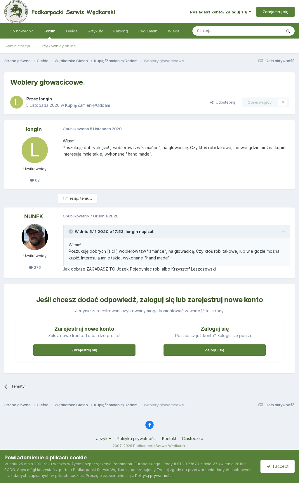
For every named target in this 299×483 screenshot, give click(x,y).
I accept (279, 466)
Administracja (17, 45)
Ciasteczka (192, 438)
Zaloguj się (215, 350)
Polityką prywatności (154, 475)
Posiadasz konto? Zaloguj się (219, 12)
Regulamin (147, 31)
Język (102, 438)
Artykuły (95, 31)
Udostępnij (224, 102)
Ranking (120, 31)
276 (37, 267)
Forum (49, 31)
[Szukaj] (288, 31)
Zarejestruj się (275, 11)
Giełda (72, 31)
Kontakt (169, 438)
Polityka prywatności (137, 438)
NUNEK (33, 216)
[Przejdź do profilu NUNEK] (35, 237)
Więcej (174, 31)
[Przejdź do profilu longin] (16, 102)
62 (37, 180)
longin (45, 98)
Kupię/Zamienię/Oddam (87, 105)
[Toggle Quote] (71, 231)
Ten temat (265, 31)
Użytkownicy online (58, 45)
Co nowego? (21, 31)
